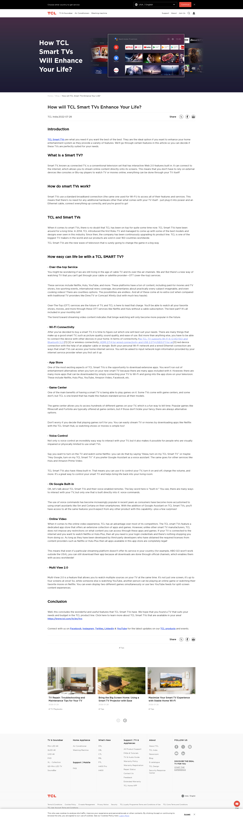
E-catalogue (154, 762)
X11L (100, 746)
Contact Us (129, 773)
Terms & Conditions (55, 804)
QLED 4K (52, 750)
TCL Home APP (130, 785)
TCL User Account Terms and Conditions (63, 808)
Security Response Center (157, 771)
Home (50, 96)
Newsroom (154, 754)
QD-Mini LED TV (55, 766)
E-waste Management (87, 804)
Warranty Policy (131, 761)
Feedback (128, 777)
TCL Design (154, 766)
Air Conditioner (80, 746)
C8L (100, 750)
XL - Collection (54, 762)
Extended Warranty (132, 781)
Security (114, 804)
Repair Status (130, 769)
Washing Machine (80, 750)
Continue (185, 4)
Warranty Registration (133, 765)
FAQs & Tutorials (131, 753)
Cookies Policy (70, 804)
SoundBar (52, 770)
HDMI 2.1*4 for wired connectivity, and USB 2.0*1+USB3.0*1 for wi (136, 342)
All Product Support (132, 749)
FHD (50, 758)
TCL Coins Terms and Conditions (175, 804)
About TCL (154, 746)
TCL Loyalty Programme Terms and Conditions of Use (140, 804)
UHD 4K (51, 754)
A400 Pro (102, 766)
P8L (100, 758)
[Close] (194, 814)
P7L (100, 762)
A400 (100, 770)
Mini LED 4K (53, 746)
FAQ (75, 768)
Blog (57, 96)
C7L (100, 754)
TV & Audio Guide (131, 757)
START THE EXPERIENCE (180, 768)
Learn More (124, 816)
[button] (125, 720)
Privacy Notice (102, 804)
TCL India (153, 750)
